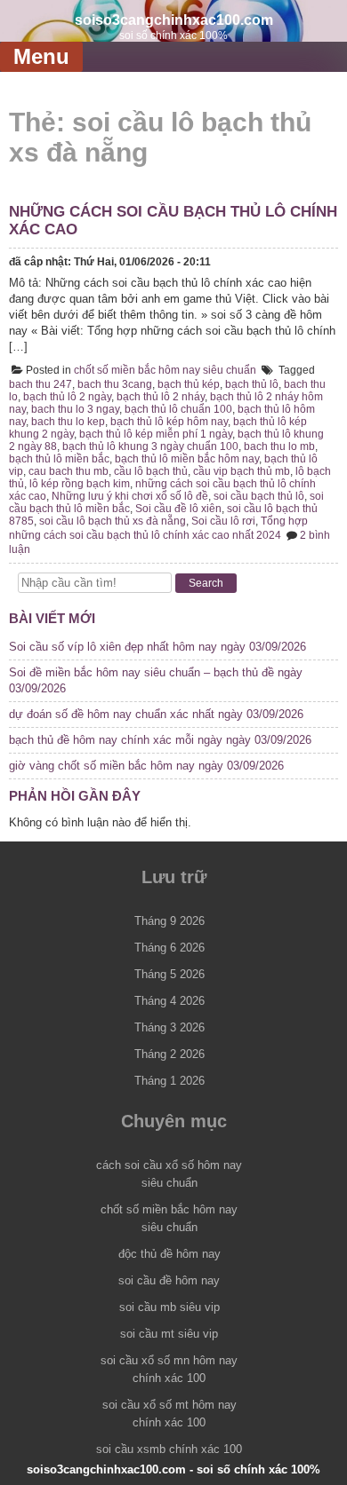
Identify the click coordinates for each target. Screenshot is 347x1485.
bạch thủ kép (188, 384)
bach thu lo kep (68, 421)
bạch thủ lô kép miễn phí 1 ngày (155, 434)
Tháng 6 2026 (169, 947)
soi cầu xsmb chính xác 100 (169, 1449)
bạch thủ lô (251, 384)
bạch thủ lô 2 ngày (67, 397)
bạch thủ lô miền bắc (59, 459)
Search (206, 583)
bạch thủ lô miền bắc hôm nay (187, 459)
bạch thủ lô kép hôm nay (169, 421)
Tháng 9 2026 (169, 921)
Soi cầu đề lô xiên (178, 508)
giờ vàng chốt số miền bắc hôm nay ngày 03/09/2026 (146, 765)
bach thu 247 (40, 384)
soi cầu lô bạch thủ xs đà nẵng (112, 521)
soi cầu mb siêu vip (169, 1307)
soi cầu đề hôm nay (169, 1280)
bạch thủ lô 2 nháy (161, 397)
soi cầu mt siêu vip (169, 1333)
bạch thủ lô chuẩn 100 (178, 409)
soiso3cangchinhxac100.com (174, 20)
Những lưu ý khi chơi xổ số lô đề (130, 496)
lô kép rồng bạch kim (79, 484)
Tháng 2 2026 (169, 1054)
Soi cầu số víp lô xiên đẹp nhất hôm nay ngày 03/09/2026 (157, 646)
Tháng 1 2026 (169, 1080)
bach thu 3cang (114, 384)
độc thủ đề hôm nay (169, 1253)
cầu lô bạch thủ (151, 471)
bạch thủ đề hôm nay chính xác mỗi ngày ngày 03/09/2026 (160, 739)
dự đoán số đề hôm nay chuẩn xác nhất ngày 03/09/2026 (156, 714)
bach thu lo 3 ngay (75, 409)
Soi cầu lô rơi (223, 521)
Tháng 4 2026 (169, 1000)
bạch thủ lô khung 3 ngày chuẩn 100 (150, 446)
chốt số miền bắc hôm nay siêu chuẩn (165, 370)
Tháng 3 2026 (169, 1027)
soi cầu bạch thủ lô (259, 496)
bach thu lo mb (279, 446)
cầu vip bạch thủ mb (241, 471)
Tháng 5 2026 (169, 974)
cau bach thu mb (68, 471)
